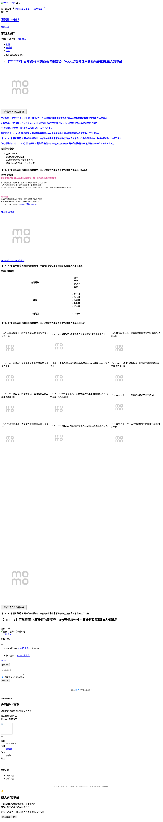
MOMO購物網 (7, 212)
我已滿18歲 (6, 817)
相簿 (8, 44)
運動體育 (22, 39)
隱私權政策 (96, 786)
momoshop (34, 204)
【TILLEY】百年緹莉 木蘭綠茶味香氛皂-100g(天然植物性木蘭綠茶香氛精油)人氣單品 (64, 61)
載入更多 (5, 665)
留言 (26, 648)
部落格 (9, 48)
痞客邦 (21, 648)
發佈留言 (5, 680)
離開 (14, 817)
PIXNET (62, 786)
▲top (3, 660)
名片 (8, 51)
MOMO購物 (24, 204)
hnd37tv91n (6, 634)
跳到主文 (5, 27)
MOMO (4, 261)
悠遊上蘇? (10, 19)
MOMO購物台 (23, 655)
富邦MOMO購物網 (16, 261)
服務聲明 (105, 786)
